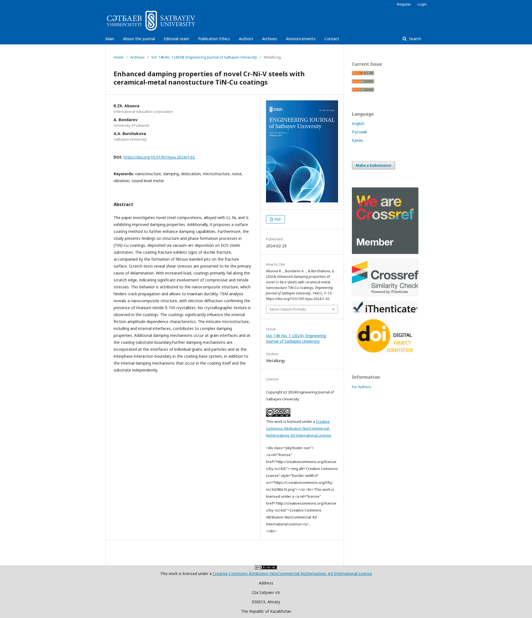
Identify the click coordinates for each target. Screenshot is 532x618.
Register (404, 4)
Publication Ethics (214, 38)
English (358, 123)
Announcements (301, 38)
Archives (269, 38)
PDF (277, 219)
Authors (246, 38)
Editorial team (176, 38)
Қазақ (357, 140)
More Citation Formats (288, 309)
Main (109, 38)
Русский (359, 131)
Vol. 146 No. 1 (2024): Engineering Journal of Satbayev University (204, 57)
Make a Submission (373, 165)
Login (422, 4)
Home (119, 57)
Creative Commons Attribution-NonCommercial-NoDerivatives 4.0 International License (298, 428)
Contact (331, 38)
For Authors (361, 386)
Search (414, 38)
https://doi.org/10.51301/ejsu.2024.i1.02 (159, 157)
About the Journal (139, 38)
